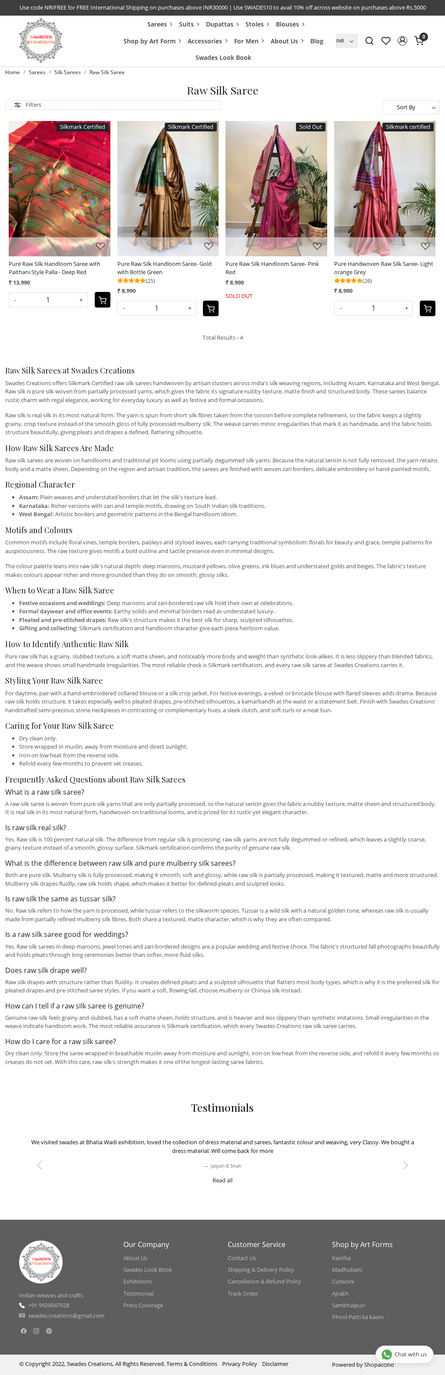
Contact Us (242, 1258)
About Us (284, 41)
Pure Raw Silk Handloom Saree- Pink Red (272, 268)
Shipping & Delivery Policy (261, 1270)
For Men (246, 41)
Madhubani (347, 1270)
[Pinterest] (48, 1330)
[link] (369, 41)
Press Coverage (143, 1305)
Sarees (157, 24)
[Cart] (102, 300)
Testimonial (138, 1293)
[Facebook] (23, 1330)
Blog (316, 41)
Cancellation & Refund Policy (264, 1281)
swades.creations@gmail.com (66, 1315)
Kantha (341, 1258)
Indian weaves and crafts (51, 1295)
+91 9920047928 (48, 1305)
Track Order (243, 1293)
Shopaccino (379, 1364)
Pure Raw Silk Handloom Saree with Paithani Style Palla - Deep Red (54, 268)
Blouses (287, 24)
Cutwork (343, 1281)
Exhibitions (137, 1281)
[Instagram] (36, 1330)
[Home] (41, 41)
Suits (186, 24)
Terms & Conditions (191, 1364)
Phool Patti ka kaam (358, 1317)
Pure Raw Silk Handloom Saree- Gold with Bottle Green (164, 268)
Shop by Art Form (149, 41)
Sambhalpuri (348, 1305)
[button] (402, 41)
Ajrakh (340, 1293)
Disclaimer (275, 1364)
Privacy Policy (239, 1364)
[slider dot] (191, 1185)
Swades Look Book (223, 57)
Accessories (205, 41)
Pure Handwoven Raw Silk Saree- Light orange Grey (383, 268)
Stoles (255, 24)
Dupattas (219, 24)
